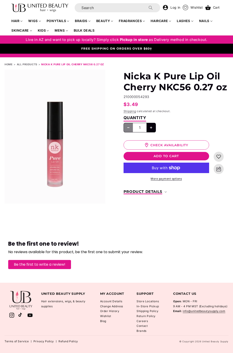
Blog (103, 321)
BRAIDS (81, 21)
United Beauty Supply (215, 341)
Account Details (111, 301)
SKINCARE (20, 30)
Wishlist (105, 316)
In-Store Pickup (148, 306)
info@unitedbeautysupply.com (204, 311)
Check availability (169, 145)
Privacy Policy (43, 341)
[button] (17, 21)
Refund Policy (68, 341)
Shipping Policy (147, 311)
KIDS (42, 30)
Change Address (111, 306)
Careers (142, 321)
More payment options (166, 178)
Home (9, 64)
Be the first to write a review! (39, 264)
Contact (142, 326)
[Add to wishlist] (218, 156)
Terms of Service (17, 341)
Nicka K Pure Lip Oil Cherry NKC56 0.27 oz (72, 64)
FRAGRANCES (130, 21)
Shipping (130, 111)
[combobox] (117, 7)
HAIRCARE (159, 21)
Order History (109, 311)
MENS (60, 30)
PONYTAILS (56, 21)
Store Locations (148, 301)
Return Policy (146, 316)
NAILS (204, 21)
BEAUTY (103, 21)
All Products (27, 64)
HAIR (15, 21)
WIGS (33, 21)
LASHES (183, 21)
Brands (142, 331)
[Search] (151, 7)
